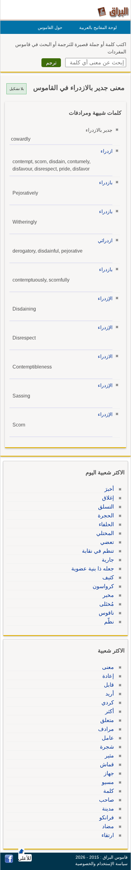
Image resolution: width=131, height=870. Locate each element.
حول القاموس (50, 27)
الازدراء (105, 356)
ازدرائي (105, 240)
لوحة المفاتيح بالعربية (98, 27)
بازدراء (105, 182)
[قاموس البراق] (113, 11)
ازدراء (106, 151)
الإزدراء (105, 298)
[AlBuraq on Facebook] (9, 861)
